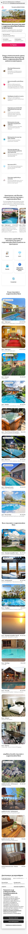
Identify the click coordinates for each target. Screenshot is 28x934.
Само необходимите (13, 921)
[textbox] (7, 41)
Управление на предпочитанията (14, 925)
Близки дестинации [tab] (6, 878)
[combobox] (13, 36)
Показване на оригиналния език (17, 3)
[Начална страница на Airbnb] (3, 7)
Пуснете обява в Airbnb (18, 7)
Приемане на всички (13, 918)
